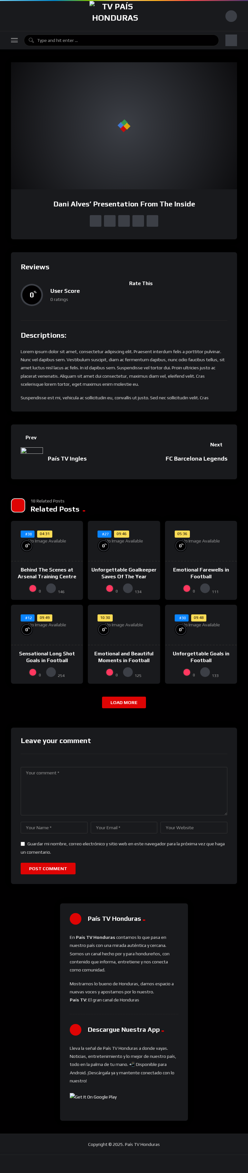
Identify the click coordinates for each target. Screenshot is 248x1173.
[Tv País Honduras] (115, 16)
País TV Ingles (67, 458)
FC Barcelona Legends (196, 458)
